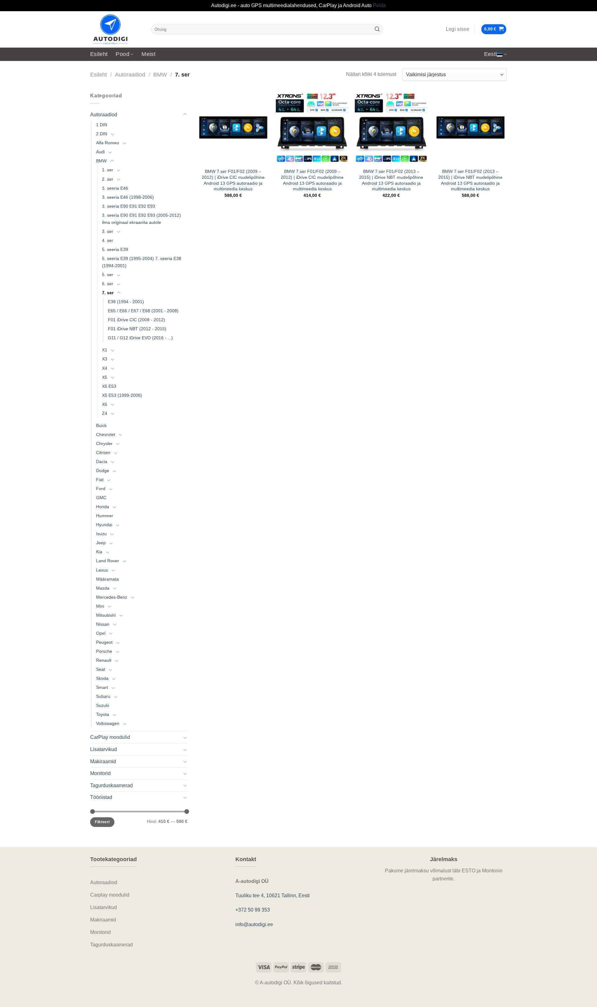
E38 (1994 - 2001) (126, 301)
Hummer (104, 515)
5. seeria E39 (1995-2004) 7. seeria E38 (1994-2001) (141, 262)
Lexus (102, 570)
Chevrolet (105, 434)
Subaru (103, 696)
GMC (101, 497)
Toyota (102, 714)
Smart (102, 687)
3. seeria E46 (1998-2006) (128, 197)
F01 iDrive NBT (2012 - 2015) (137, 328)
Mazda (102, 588)
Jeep (101, 542)
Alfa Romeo (107, 142)
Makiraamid (103, 761)
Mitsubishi (106, 615)
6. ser (107, 283)
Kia (99, 551)
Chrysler (104, 443)
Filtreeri (102, 822)
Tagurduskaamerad (111, 785)
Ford (100, 488)
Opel (100, 633)
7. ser (107, 292)
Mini (100, 606)
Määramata (107, 579)
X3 (104, 358)
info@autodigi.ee (254, 924)
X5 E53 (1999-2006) (122, 395)
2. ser (107, 179)
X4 (104, 368)
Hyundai (104, 524)
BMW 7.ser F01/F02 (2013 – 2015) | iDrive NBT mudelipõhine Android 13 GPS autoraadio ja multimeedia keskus (391, 180)
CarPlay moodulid (110, 737)
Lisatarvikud (103, 749)
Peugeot (104, 642)
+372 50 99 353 (252, 909)
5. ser (107, 274)
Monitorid (100, 773)
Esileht (99, 54)
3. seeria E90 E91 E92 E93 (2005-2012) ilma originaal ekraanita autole (141, 219)
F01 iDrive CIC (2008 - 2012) (136, 319)
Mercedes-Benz (111, 597)
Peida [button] (379, 5)
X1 (104, 349)
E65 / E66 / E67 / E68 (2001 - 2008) (143, 310)
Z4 (104, 413)
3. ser (107, 231)
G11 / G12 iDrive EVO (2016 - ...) (140, 337)
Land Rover (107, 560)
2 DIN (101, 133)
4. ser (107, 240)
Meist (148, 54)
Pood (122, 54)
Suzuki (102, 705)
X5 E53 (109, 386)
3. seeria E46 (115, 188)
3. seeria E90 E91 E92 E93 (128, 206)
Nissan (102, 624)
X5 (104, 377)
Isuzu (101, 533)
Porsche (104, 651)
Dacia (101, 461)
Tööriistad (101, 797)
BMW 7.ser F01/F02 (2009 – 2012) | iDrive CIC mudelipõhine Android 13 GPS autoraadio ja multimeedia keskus (233, 180)
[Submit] (377, 29)
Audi (100, 151)
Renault (103, 660)
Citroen (103, 452)
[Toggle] (185, 114)
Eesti (490, 54)
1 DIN (101, 124)
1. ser (107, 169)
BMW (160, 74)
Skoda (102, 678)
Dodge (102, 470)
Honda (102, 506)
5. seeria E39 (115, 249)
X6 (104, 404)
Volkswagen (107, 723)
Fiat (100, 479)
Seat (100, 669)
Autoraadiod (130, 74)
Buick (101, 425)
